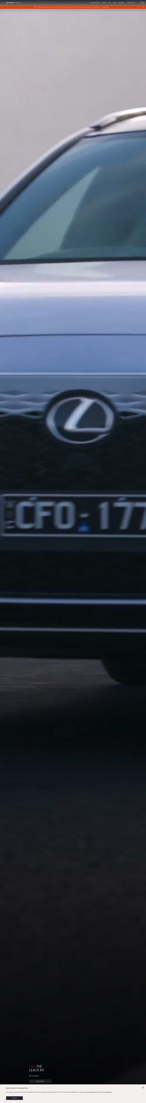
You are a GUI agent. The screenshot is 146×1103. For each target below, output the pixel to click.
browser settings (90, 1092)
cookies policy (108, 1092)
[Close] (143, 1087)
